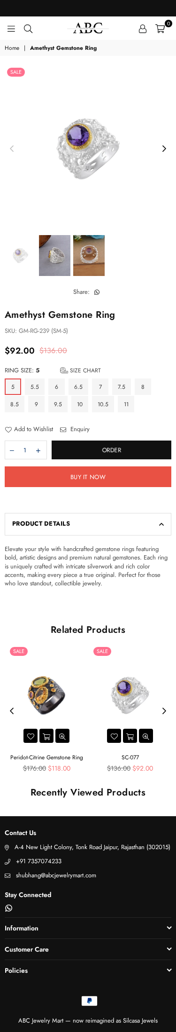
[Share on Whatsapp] (97, 292)
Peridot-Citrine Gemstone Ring (46, 757)
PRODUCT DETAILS (41, 523)
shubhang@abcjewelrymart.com (56, 875)
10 (80, 404)
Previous (12, 149)
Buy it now (88, 477)
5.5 (35, 387)
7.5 (121, 387)
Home (12, 48)
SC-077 (130, 757)
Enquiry (79, 429)
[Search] (28, 28)
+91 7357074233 (38, 861)
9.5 (58, 404)
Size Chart (84, 370)
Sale (16, 72)
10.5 (103, 404)
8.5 (14, 404)
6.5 (78, 387)
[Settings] (142, 28)
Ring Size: (53, 370)
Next (164, 149)
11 (126, 404)
